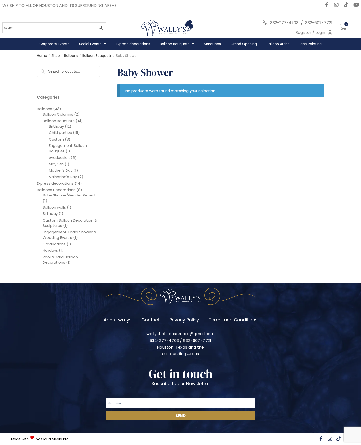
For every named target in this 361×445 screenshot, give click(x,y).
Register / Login (310, 32)
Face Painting (310, 43)
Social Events (90, 43)
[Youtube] (356, 4)
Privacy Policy (184, 320)
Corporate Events (54, 43)
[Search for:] (68, 71)
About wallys (118, 320)
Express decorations (133, 43)
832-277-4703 (284, 23)
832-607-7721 (318, 23)
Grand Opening (244, 43)
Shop (55, 55)
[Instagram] (336, 4)
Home (42, 55)
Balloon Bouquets (174, 43)
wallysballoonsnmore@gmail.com (180, 334)
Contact (150, 320)
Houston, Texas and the (180, 347)
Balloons (71, 55)
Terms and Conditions (233, 320)
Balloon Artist (278, 43)
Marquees (212, 43)
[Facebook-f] (326, 4)
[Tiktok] (346, 4)
